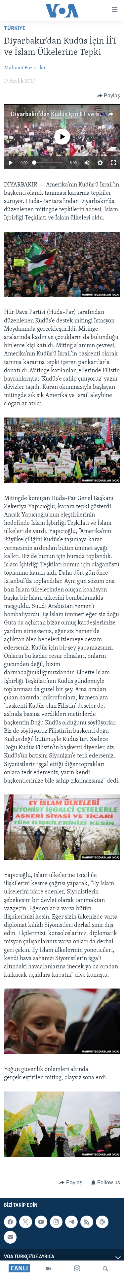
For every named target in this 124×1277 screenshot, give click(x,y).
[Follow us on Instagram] (56, 1222)
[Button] (108, 95)
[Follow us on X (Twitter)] (25, 1222)
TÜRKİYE (14, 29)
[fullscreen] (113, 162)
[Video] (48, 1268)
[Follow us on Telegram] (71, 1222)
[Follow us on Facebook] (10, 1222)
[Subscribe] (10, 1237)
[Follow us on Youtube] (41, 1222)
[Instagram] (77, 1268)
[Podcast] (102, 1222)
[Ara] (105, 1268)
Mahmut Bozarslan (25, 68)
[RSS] (86, 1222)
